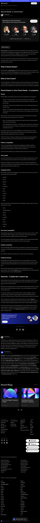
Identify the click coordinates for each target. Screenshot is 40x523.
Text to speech (4, 50)
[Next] (21, 410)
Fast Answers (21, 22)
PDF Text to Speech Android (5, 461)
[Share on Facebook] (17, 329)
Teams (21, 423)
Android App (3, 422)
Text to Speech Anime (4, 466)
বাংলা (1, 513)
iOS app (32, 299)
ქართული (23, 504)
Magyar (22, 481)
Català (22, 513)
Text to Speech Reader (24, 461)
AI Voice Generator (14, 420)
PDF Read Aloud (3, 470)
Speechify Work (14, 425)
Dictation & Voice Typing (5, 460)
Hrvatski (22, 508)
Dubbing (12, 422)
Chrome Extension (4, 429)
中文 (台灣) (23, 482)
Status (31, 431)
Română (2, 503)
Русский (2, 496)
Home (2, 5)
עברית (2, 511)
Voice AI (13, 20)
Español (2, 497)
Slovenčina (3, 506)
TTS (4, 5)
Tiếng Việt (22, 501)
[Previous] (19, 410)
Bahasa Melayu (3, 514)
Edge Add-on (3, 431)
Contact (31, 422)
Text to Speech (6, 22)
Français (2, 487)
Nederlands (23, 486)
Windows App (3, 425)
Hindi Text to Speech (24, 469)
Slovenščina (23, 506)
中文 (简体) (3, 482)
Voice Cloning (13, 424)
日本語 (22, 491)
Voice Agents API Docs (24, 430)
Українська (23, 496)
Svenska (2, 499)
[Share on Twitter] (20, 329)
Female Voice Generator (5, 463)
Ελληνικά (2, 509)
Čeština (22, 484)
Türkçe (2, 501)
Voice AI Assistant (24, 460)
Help (31, 429)
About (31, 420)
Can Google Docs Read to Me (25, 467)
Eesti (2, 508)
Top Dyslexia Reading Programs (6, 464)
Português (22, 503)
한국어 (2, 492)
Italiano (2, 491)
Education (22, 425)
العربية (2, 481)
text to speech (12, 70)
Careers (31, 425)
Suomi (22, 487)
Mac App (2, 424)
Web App (2, 427)
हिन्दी (21, 489)
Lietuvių (22, 509)
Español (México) (24, 497)
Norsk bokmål (23, 492)
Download (3, 432)
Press (31, 432)
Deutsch (2, 489)
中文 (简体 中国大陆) (4, 484)
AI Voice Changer (23, 466)
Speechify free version (20, 309)
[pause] (14, 519)
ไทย (21, 499)
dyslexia (16, 270)
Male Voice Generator (24, 463)
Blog (31, 424)
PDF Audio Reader (4, 467)
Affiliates (31, 427)
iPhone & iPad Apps (4, 420)
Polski (2, 494)
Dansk (2, 486)
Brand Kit (32, 434)
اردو (21, 514)
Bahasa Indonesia (24, 511)
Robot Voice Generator (24, 464)
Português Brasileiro (24, 494)
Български (3, 504)
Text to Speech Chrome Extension (6, 469)
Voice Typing (14, 22)
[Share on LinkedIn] (23, 329)
